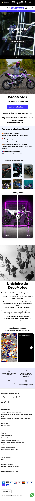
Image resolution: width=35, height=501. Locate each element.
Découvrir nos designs (17, 41)
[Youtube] (2, 402)
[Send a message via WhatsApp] (32, 495)
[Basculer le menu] (2, 8)
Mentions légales (6, 438)
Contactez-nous (6, 462)
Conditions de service (8, 447)
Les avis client (5, 425)
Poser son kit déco (7, 464)
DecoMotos (7, 495)
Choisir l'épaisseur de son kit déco (11, 412)
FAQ (2, 459)
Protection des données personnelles (12, 442)
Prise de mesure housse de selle (11, 421)
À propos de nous (6, 435)
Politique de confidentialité (9, 450)
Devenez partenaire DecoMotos (11, 469)
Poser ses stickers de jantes (10, 466)
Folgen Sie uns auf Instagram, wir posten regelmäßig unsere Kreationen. (13, 397)
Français (5, 491)
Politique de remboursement (10, 445)
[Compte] (26, 8)
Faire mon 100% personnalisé (14, 160)
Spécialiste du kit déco (16, 495)
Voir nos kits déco (16, 107)
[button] (7, 7)
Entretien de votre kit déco (9, 471)
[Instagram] (5, 402)
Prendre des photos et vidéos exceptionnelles (15, 418)
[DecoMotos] (17, 8)
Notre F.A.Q (4, 423)
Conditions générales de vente (10, 440)
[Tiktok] (8, 402)
